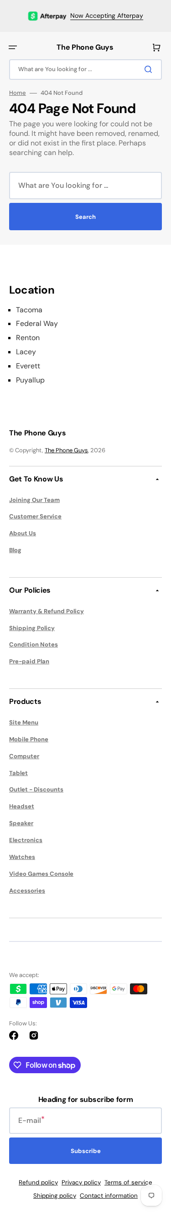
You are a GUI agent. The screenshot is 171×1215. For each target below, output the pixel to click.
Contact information (109, 1195)
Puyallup (30, 380)
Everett (28, 366)
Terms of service (128, 1182)
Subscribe (86, 1151)
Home (17, 93)
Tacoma (29, 310)
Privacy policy (81, 1182)
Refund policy (38, 1182)
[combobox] (85, 69)
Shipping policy (54, 1195)
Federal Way (37, 323)
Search (85, 217)
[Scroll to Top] (150, 1157)
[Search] (150, 69)
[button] (13, 47)
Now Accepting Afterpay (106, 15)
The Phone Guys (66, 450)
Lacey (26, 352)
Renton (28, 337)
